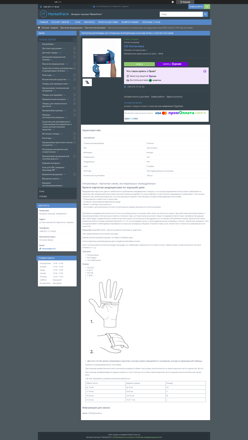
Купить (139, 64)
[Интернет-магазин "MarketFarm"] (54, 14)
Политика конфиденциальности (149, 437)
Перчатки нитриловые (95, 28)
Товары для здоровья (52, 95)
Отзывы (43, 196)
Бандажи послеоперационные (52, 184)
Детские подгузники (52, 48)
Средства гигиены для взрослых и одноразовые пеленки (57, 69)
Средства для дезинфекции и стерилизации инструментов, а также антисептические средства (57, 125)
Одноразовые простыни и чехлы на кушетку (57, 143)
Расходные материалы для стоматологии (55, 150)
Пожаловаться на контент (123, 437)
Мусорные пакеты (50, 178)
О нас (78, 22)
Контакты (89, 22)
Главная (44, 22)
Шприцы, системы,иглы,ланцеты (53, 115)
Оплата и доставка (108, 22)
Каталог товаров (60, 22)
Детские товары (50, 52)
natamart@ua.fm (49, 249)
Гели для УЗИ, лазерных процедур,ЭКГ (53, 168)
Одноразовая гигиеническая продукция (55, 89)
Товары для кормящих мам (55, 83)
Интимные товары (50, 133)
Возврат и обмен (130, 22)
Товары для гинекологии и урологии (54, 104)
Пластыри (47, 75)
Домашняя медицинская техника (53, 58)
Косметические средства (54, 79)
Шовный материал (51, 163)
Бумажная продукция (52, 174)
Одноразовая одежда (52, 110)
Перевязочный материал (54, 99)
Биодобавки (48, 44)
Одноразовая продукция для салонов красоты (55, 157)
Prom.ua (136, 435)
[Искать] (205, 14)
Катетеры (47, 138)
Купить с (167, 64)
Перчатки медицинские (71, 28)
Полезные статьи (151, 22)
